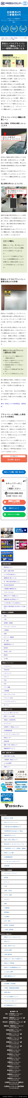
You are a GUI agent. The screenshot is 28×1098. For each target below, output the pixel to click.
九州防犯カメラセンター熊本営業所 (14, 1086)
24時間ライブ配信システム (11, 727)
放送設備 (6, 741)
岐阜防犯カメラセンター (14, 1058)
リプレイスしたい (9, 592)
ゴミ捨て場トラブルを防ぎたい (12, 603)
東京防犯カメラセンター (13, 1034)
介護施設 (6, 630)
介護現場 (6, 908)
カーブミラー (7, 723)
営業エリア (7, 766)
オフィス (6, 882)
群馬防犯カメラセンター (13, 1042)
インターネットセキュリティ (12, 734)
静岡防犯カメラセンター (14, 1050)
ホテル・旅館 (8, 895)
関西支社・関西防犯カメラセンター (14, 1026)
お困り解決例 (8, 954)
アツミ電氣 (7, 687)
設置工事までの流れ (9, 756)
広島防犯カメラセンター (14, 1078)
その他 (6, 658)
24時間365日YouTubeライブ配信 (13, 831)
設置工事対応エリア (9, 976)
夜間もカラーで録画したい (11, 595)
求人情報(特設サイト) (10, 1005)
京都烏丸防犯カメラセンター (14, 1030)
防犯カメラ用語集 (9, 963)
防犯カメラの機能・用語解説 (11, 38)
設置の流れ (7, 992)
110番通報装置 (8, 730)
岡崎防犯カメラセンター (14, 1066)
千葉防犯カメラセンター (13, 1038)
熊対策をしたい (8, 567)
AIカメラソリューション (11, 822)
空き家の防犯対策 (9, 585)
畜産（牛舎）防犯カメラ (11, 744)
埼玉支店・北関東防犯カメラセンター (13, 1022)
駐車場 (6, 648)
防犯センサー (7, 737)
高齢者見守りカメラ (9, 748)
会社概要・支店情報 (9, 983)
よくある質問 (7, 763)
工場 (5, 619)
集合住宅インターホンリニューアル (14, 844)
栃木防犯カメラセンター (13, 1046)
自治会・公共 (7, 651)
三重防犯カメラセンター (14, 1062)
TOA (5, 680)
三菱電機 (6, 690)
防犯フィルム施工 (9, 852)
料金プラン (7, 941)
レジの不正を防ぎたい (10, 574)
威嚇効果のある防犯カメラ (11, 599)
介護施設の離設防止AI (10, 588)
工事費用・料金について (11, 759)
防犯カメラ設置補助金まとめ (12, 967)
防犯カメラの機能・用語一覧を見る (14, 472)
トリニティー (7, 666)
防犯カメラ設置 (8, 818)
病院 (5, 616)
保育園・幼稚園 (8, 623)
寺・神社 (6, 640)
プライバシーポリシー (10, 1001)
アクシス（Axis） (9, 698)
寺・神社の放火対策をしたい (12, 581)
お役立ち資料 (8, 950)
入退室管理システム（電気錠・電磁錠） (15, 848)
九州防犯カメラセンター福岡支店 (14, 1082)
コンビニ (6, 899)
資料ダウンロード (14, 508)
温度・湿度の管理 (9, 571)
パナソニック (7, 673)
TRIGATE (6, 669)
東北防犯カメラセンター (14, 1070)
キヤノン (6, 676)
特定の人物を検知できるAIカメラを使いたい (15, 607)
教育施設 (6, 912)
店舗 (5, 633)
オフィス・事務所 (9, 637)
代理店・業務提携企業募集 (11, 988)
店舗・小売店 (8, 890)
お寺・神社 (7, 921)
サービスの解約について (11, 996)
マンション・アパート (10, 626)
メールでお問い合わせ (14, 501)
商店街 (6, 655)
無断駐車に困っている (10, 578)
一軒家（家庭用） (9, 929)
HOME (2, 38)
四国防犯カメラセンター (14, 1074)
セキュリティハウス (9, 694)
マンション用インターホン (11, 712)
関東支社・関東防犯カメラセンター (13, 1018)
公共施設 (6, 916)
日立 (5, 683)
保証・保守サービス (9, 945)
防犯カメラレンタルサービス (12, 937)
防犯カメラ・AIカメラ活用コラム (13, 958)
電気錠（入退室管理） (10, 720)
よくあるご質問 (8, 971)
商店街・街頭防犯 (9, 925)
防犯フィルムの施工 (9, 716)
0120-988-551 (15, 493)
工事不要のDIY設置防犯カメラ (12, 826)
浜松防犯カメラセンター (14, 1054)
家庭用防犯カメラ (9, 644)
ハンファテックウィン (10, 701)
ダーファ (6, 705)
